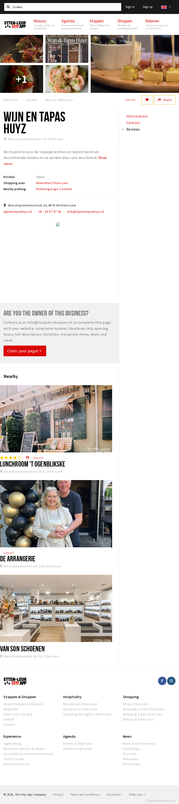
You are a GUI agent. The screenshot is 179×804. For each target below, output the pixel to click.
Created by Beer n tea (161, 801)
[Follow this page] (147, 99)
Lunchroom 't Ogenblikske (32, 464)
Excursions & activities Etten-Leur (28, 754)
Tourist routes (14, 759)
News (127, 736)
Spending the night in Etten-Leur (87, 714)
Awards (9, 719)
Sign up (148, 7)
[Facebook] (162, 681)
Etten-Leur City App (17, 714)
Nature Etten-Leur (16, 764)
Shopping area (14, 183)
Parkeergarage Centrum (54, 189)
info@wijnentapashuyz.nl (85, 211)
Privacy (58, 795)
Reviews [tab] (133, 129)
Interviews (131, 759)
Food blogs (131, 749)
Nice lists (130, 754)
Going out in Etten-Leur (80, 709)
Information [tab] (137, 116)
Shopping (131, 696)
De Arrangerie (17, 558)
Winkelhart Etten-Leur (52, 183)
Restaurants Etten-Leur (80, 704)
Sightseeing (12, 743)
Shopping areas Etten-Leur (143, 714)
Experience (12, 736)
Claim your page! (23, 350)
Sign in (130, 7)
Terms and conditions (85, 795)
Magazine (10, 709)
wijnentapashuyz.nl (17, 211)
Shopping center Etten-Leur (143, 709)
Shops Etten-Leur (136, 704)
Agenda (69, 736)
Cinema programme (78, 749)
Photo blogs (132, 764)
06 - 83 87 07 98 (49, 211)
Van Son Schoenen (22, 649)
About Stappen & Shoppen (23, 704)
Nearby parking (14, 189)
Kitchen (9, 177)
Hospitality (72, 696)
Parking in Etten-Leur (138, 719)
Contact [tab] (133, 122)
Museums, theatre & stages (24, 749)
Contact (9, 724)
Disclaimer (114, 795)
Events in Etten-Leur (78, 743)
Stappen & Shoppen (19, 696)
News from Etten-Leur (139, 743)
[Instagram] (171, 681)
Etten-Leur (136, 795)
